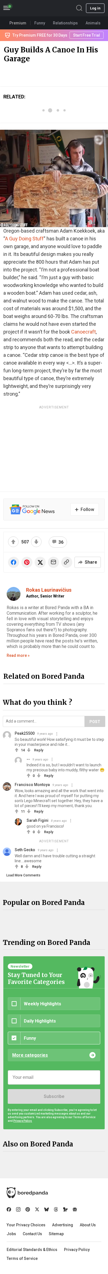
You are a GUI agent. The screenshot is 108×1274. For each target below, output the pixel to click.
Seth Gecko (25, 850)
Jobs (11, 1234)
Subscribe (54, 1096)
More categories (30, 1055)
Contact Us (32, 1234)
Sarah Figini (37, 820)
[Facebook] (9, 1209)
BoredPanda (32, 8)
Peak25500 (25, 733)
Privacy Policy (77, 1249)
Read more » (18, 655)
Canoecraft (83, 332)
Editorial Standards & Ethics (32, 1249)
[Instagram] (18, 1209)
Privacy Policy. (22, 1120)
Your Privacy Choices (26, 1225)
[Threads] (56, 1209)
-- (28, 759)
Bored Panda (27, 1192)
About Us (88, 1225)
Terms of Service (22, 1258)
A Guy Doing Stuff (24, 238)
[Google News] (75, 1209)
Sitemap (56, 1234)
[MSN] (65, 1209)
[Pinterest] (27, 1209)
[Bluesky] (46, 1209)
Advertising (62, 1225)
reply (38, 750)
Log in (95, 8)
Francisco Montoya (32, 784)
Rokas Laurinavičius (48, 590)
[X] (37, 1209)
